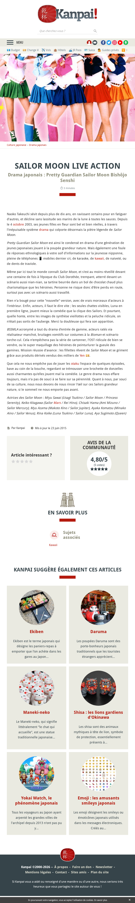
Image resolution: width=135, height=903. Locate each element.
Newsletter (104, 867)
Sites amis (78, 872)
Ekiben (36, 631)
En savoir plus (100, 900)
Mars (57, 403)
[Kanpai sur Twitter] (109, 42)
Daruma (98, 631)
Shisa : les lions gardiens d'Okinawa (98, 715)
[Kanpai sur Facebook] (103, 42)
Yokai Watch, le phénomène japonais (36, 801)
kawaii (99, 258)
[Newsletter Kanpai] (94, 42)
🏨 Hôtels (60, 50)
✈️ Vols (46, 50)
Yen (82, 355)
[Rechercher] (95, 31)
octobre (18, 224)
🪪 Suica (89, 50)
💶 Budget (13, 50)
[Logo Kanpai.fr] (67, 14)
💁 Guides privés (108, 50)
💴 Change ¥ (31, 50)
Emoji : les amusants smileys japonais (98, 801)
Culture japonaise (16, 145)
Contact (61, 872)
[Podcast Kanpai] (125, 42)
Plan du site (100, 872)
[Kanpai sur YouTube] (120, 42)
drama (44, 229)
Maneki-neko (36, 712)
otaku (75, 363)
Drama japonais (37, 145)
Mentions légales (38, 872)
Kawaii (53, 545)
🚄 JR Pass (75, 50)
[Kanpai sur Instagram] (114, 42)
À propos (61, 867)
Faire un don (81, 867)
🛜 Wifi (126, 50)
